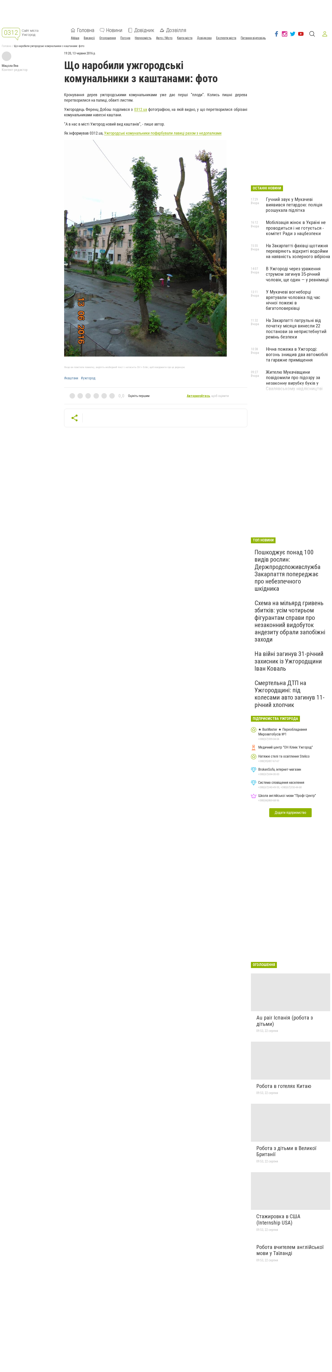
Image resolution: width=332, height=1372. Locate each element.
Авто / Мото (164, 38)
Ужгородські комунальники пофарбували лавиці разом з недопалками (163, 133)
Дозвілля (176, 30)
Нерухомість (143, 38)
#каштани (71, 378)
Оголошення (107, 38)
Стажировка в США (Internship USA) (278, 1219)
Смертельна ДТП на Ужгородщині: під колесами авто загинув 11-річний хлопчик (290, 694)
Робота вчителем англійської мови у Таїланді (289, 1250)
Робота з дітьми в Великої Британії (286, 1151)
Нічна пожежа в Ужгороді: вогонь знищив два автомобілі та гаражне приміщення (297, 354)
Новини (114, 30)
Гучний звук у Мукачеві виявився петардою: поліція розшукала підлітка (294, 205)
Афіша (75, 38)
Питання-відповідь (253, 38)
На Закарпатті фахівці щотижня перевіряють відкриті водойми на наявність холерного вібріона (298, 251)
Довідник (144, 30)
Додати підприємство (290, 812)
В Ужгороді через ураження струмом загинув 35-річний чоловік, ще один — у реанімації (297, 274)
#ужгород (88, 378)
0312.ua (140, 109)
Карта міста (184, 38)
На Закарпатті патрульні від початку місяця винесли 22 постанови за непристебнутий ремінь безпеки (296, 328)
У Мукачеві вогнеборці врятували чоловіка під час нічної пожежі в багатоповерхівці (293, 300)
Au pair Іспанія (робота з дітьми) (284, 1021)
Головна (85, 30)
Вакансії (89, 38)
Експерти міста (226, 38)
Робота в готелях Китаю (283, 1086)
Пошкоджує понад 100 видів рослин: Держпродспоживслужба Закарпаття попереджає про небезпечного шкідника (287, 570)
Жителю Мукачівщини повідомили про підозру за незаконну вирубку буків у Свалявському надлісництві (294, 380)
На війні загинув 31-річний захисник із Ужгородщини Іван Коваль (289, 661)
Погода (125, 38)
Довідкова (204, 38)
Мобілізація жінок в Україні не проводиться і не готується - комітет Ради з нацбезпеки (296, 228)
